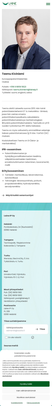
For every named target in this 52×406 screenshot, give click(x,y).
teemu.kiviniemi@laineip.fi (25, 89)
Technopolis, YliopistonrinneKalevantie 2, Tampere (17, 244)
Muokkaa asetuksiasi (26, 397)
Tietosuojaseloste (33, 403)
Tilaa (42, 329)
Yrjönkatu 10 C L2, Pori (14, 277)
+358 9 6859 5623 (18, 86)
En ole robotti (14, 337)
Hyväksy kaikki (26, 384)
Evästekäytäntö (17, 403)
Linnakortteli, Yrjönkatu (14, 274)
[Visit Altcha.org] (32, 337)
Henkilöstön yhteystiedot (16, 301)
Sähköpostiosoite (14, 327)
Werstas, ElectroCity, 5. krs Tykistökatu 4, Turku (17, 260)
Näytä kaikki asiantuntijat (19, 195)
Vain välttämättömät (26, 390)
